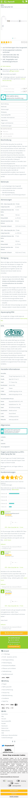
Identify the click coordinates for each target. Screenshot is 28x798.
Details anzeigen (14, 796)
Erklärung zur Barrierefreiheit (9, 735)
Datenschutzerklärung (6, 777)
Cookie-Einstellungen (7, 737)
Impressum (4, 726)
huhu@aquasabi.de (8, 134)
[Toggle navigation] (1, 1)
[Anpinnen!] (26, 42)
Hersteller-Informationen (8, 117)
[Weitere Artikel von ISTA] (14, 333)
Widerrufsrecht (5, 730)
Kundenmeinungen (6, 126)
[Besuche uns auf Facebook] (13, 741)
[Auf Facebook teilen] (22, 42)
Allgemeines (4, 120)
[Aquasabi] (9, 1)
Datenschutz (4, 728)
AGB (2, 733)
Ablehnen (14, 794)
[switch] (4, 781)
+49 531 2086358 (7, 136)
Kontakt (3, 723)
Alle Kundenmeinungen (15, 633)
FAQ (2, 716)
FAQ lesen (5, 131)
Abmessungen (5, 109)
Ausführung (4, 86)
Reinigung (3, 112)
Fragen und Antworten (7, 123)
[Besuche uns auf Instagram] (15, 741)
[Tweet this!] (24, 42)
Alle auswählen (14, 790)
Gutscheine (4, 714)
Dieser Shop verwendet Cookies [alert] (14, 755)
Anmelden (16, 489)
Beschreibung (5, 104)
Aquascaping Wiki (6, 115)
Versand (3, 719)
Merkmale (3, 106)
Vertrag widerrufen (14, 646)
